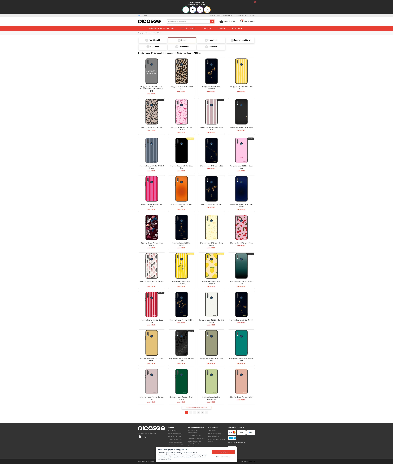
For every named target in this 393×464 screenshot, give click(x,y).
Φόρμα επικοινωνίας (214, 433)
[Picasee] (149, 21)
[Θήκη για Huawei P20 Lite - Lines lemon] (241, 71)
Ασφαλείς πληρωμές (174, 436)
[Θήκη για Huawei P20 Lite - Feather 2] (151, 266)
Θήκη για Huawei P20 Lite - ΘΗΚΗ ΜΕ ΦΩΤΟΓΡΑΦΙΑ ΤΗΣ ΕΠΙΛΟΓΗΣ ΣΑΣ (151, 89)
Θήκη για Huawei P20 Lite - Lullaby (241, 397)
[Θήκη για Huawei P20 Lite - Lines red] (151, 304)
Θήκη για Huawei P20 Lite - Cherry (241, 243)
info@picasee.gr (227, 15)
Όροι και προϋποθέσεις (175, 439)
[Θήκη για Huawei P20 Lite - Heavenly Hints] (211, 381)
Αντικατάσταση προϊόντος (196, 438)
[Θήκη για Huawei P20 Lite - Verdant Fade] (241, 266)
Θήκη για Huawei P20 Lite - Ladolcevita (181, 282)
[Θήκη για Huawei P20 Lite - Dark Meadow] (151, 227)
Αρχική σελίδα (143, 33)
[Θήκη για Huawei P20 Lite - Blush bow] (241, 150)
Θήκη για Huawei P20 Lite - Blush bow (241, 167)
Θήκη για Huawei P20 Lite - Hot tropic (151, 205)
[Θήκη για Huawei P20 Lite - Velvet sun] (211, 111)
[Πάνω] (2, 461)
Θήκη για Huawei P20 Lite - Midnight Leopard (181, 359)
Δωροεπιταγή (172, 430)
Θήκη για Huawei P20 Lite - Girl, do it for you (211, 321)
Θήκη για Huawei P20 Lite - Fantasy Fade (152, 398)
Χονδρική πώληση (213, 436)
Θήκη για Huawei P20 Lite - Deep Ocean (241, 205)
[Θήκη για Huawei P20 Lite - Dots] (151, 111)
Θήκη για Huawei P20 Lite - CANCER (181, 244)
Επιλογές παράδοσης (174, 433)
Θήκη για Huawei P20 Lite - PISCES (241, 320)
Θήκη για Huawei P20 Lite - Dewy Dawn (211, 359)
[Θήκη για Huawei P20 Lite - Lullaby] (241, 381)
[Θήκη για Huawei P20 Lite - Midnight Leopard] (181, 343)
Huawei (152, 33)
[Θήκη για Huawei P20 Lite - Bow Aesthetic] (181, 111)
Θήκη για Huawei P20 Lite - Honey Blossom (211, 244)
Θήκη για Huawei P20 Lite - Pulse (241, 127)
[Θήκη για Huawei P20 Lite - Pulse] (241, 111)
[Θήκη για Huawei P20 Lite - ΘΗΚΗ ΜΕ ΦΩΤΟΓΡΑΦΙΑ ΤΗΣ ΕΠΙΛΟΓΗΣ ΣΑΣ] (151, 71)
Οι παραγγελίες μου (194, 435)
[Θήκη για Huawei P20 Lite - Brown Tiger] (181, 71)
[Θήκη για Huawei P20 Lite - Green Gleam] (181, 381)
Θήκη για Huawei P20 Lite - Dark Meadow (152, 244)
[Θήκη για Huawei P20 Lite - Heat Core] (181, 188)
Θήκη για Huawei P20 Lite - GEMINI (181, 320)
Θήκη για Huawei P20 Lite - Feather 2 (152, 282)
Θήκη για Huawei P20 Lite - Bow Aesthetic (181, 128)
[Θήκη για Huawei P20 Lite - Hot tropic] (151, 188)
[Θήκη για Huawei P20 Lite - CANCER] (181, 227)
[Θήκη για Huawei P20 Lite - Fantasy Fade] (151, 381)
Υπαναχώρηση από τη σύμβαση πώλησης (195, 442)
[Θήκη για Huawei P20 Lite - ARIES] (211, 150)
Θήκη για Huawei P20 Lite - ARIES (211, 166)
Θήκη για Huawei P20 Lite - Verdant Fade (241, 282)
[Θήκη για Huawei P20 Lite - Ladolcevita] (181, 266)
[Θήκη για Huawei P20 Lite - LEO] (211, 188)
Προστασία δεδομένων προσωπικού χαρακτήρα (175, 443)
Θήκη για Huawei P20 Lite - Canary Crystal (151, 359)
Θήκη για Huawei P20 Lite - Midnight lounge (151, 167)
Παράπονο (191, 446)
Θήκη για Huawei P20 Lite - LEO (211, 204)
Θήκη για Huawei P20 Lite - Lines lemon (241, 88)
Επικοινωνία (212, 430)
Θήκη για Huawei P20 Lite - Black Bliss (181, 167)
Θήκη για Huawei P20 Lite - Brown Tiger (181, 88)
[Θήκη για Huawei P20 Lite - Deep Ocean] (241, 188)
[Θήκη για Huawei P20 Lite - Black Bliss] (181, 150)
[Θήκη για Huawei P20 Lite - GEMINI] (181, 304)
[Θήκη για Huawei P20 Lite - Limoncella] (211, 266)
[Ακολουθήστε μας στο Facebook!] (140, 436)
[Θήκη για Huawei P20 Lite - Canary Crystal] (151, 343)
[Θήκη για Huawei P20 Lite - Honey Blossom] (211, 227)
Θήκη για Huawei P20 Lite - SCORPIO (211, 88)
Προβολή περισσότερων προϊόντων (196, 407)
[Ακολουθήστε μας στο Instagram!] (144, 436)
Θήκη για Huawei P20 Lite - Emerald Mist (241, 359)
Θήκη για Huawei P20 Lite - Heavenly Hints (211, 398)
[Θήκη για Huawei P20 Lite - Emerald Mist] (241, 343)
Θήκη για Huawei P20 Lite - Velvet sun (211, 128)
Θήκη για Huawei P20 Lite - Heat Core (181, 205)
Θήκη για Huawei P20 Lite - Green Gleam (181, 398)
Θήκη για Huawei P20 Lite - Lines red (152, 321)
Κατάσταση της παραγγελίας (193, 431)
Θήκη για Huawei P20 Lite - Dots (151, 127)
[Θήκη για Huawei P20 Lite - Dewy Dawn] (211, 343)
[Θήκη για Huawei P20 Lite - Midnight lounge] (151, 150)
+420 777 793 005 (215, 15)
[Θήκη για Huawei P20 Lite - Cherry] (241, 227)
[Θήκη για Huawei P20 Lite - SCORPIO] (211, 71)
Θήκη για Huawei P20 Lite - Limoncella (211, 282)
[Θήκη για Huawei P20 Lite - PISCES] (241, 304)
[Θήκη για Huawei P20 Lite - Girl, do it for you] (211, 304)
